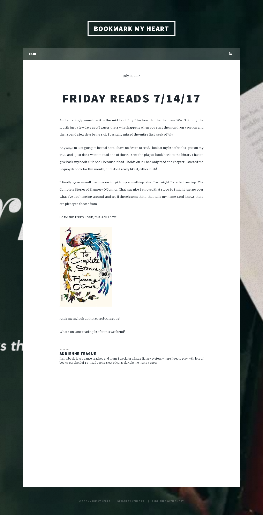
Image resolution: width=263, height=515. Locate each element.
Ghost (179, 501)
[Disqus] (131, 421)
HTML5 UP (138, 501)
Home (33, 54)
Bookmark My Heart (131, 28)
